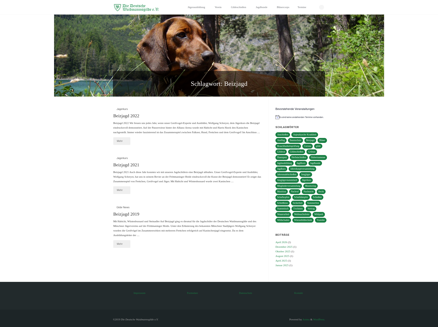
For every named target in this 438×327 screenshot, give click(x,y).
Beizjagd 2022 (126, 115)
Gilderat (281, 151)
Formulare (192, 293)
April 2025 (281, 260)
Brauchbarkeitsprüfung (288, 146)
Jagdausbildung (284, 163)
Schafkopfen (283, 197)
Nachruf (295, 191)
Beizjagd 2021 (126, 164)
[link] (314, 7)
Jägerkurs (122, 109)
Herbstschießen (299, 157)
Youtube (321, 220)
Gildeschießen (296, 151)
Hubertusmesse (318, 157)
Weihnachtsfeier (302, 214)
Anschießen (282, 134)
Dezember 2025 (284, 246)
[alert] (301, 117)
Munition (281, 191)
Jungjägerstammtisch (287, 180)
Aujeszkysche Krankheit (304, 134)
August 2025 (282, 256)
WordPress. (319, 319)
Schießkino (282, 203)
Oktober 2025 (282, 251)
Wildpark (318, 214)
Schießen (317, 197)
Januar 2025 (282, 265)
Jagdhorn (301, 163)
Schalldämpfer (301, 197)
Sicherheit (297, 203)
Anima (306, 319)
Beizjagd (310, 140)
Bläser (322, 140)
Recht (321, 191)
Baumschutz (295, 140)
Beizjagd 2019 (126, 214)
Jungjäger (305, 174)
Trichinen (298, 208)
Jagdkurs (281, 169)
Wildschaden (283, 220)
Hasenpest (282, 157)
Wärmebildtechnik (303, 220)
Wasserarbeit (283, 214)
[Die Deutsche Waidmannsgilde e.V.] (137, 7)
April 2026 (281, 242)
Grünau (311, 151)
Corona (307, 146)
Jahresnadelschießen (286, 174)
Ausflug (281, 140)
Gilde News (123, 207)
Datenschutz (245, 293)
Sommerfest (313, 203)
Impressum (139, 293)
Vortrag (311, 208)
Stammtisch (282, 208)
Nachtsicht (309, 191)
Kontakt (298, 293)
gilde (318, 146)
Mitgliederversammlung (288, 186)
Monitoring (310, 186)
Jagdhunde (315, 163)
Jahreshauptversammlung (302, 169)
